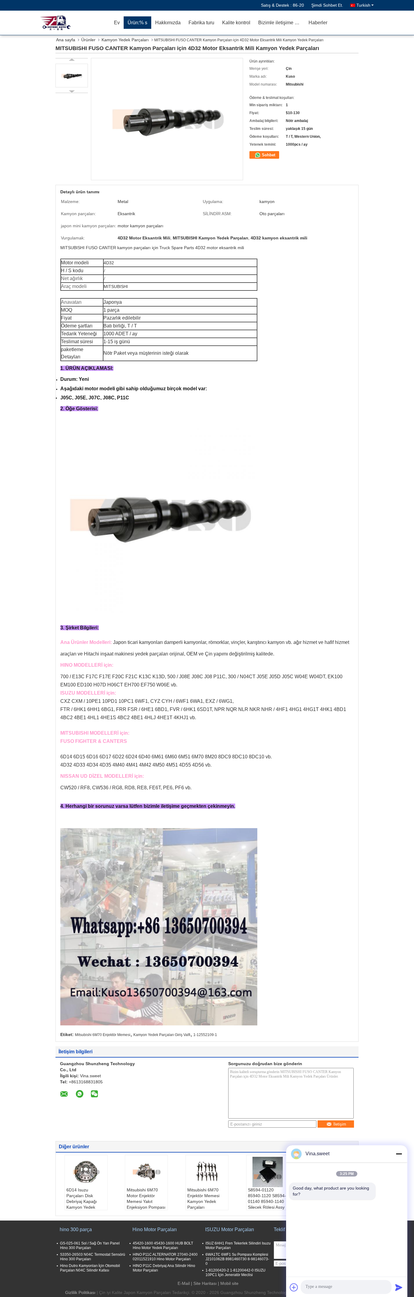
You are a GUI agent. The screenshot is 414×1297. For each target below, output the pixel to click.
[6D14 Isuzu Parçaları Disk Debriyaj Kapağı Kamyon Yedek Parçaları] (86, 1172)
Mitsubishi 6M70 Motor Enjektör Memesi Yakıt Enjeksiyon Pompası (146, 1198)
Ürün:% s (137, 22)
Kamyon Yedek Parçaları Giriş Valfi (161, 1035)
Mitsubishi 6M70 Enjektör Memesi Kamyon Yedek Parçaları (203, 1198)
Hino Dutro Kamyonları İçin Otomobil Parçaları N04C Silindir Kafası (90, 1268)
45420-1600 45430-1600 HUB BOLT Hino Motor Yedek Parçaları (163, 1245)
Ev (117, 22)
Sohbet (268, 155)
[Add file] (294, 1287)
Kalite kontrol (236, 22)
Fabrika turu (201, 22)
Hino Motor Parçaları (154, 1229)
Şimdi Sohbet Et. (327, 5)
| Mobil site (228, 1283)
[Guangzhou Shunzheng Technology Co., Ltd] (75, 23)
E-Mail (184, 1283)
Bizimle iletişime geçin (281, 22)
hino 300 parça (76, 1229)
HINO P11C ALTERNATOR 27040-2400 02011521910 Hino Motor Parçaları (165, 1256)
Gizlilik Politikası (80, 1292)
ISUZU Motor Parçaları (229, 1229)
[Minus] (398, 1153)
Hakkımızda (168, 22)
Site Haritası (205, 1283)
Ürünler (88, 39)
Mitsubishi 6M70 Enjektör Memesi (102, 1035)
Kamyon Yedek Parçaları (125, 39)
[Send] (399, 1287)
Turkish (363, 5)
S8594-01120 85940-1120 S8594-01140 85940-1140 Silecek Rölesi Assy (267, 1198)
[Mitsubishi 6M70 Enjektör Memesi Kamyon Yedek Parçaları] (207, 1172)
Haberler (318, 22)
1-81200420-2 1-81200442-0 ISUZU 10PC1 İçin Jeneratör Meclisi (235, 1272)
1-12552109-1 (205, 1035)
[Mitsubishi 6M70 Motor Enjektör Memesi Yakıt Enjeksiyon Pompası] (146, 1172)
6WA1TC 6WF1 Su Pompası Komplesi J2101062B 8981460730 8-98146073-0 (237, 1259)
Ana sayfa (65, 39)
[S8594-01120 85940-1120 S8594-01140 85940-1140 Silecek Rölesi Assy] (267, 1172)
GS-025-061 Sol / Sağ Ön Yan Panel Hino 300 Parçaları (90, 1245)
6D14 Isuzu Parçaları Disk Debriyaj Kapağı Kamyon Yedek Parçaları (81, 1201)
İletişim (339, 1124)
